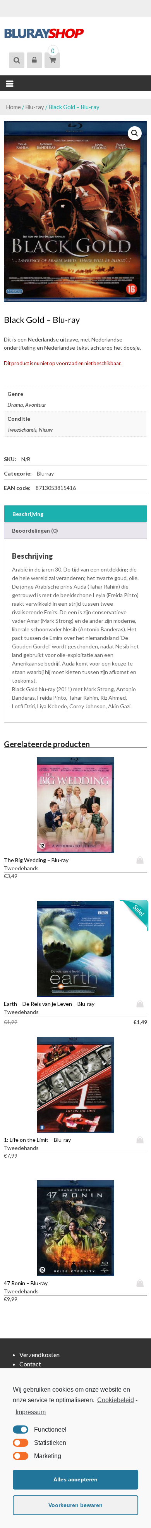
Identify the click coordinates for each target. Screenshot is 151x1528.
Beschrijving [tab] (27, 513)
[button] (135, 133)
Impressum (30, 1412)
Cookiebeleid (115, 1400)
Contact (30, 1364)
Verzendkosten (39, 1354)
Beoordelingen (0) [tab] (35, 530)
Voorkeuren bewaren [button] (75, 1505)
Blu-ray (34, 106)
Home (13, 106)
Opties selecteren (141, 860)
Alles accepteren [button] (75, 1479)
